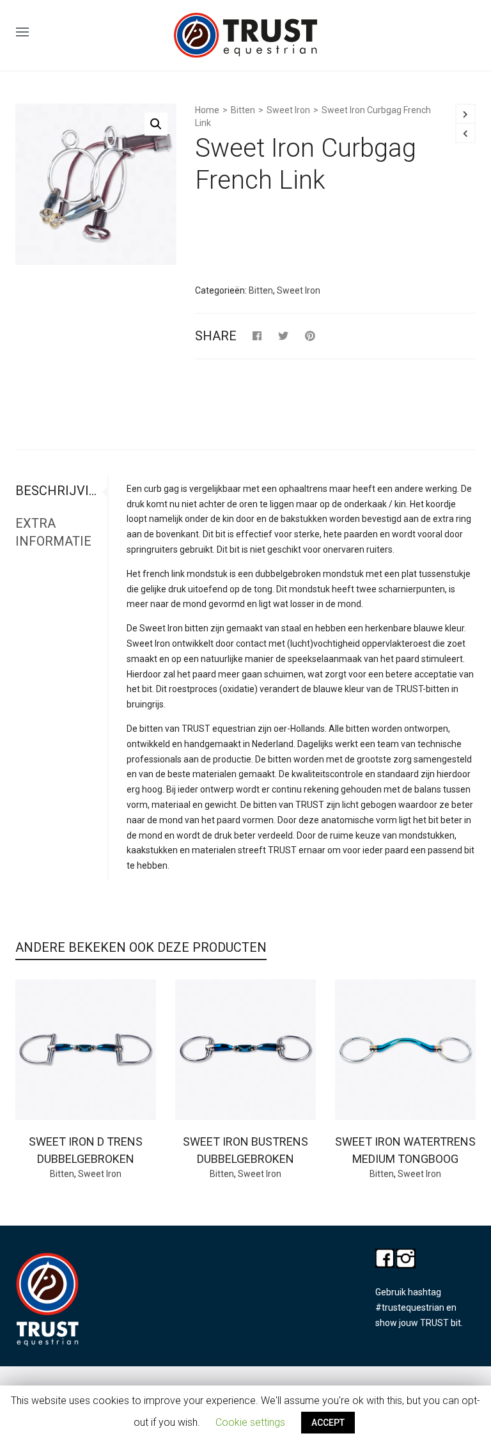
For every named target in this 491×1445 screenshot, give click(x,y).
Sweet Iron (288, 110)
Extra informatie (53, 532)
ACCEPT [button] (328, 1422)
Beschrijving (59, 490)
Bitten (243, 110)
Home (207, 110)
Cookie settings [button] (250, 1422)
